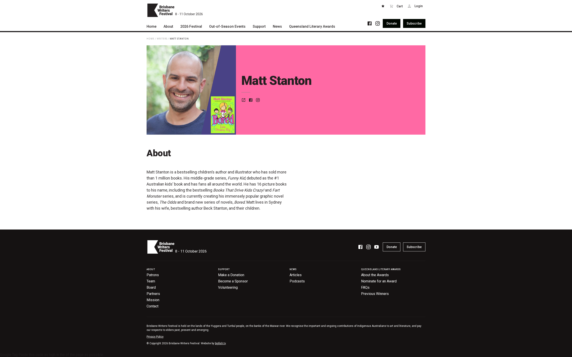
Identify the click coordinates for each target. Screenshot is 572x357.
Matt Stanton (179, 39)
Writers (162, 39)
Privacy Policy (155, 336)
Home (150, 39)
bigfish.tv (220, 343)
